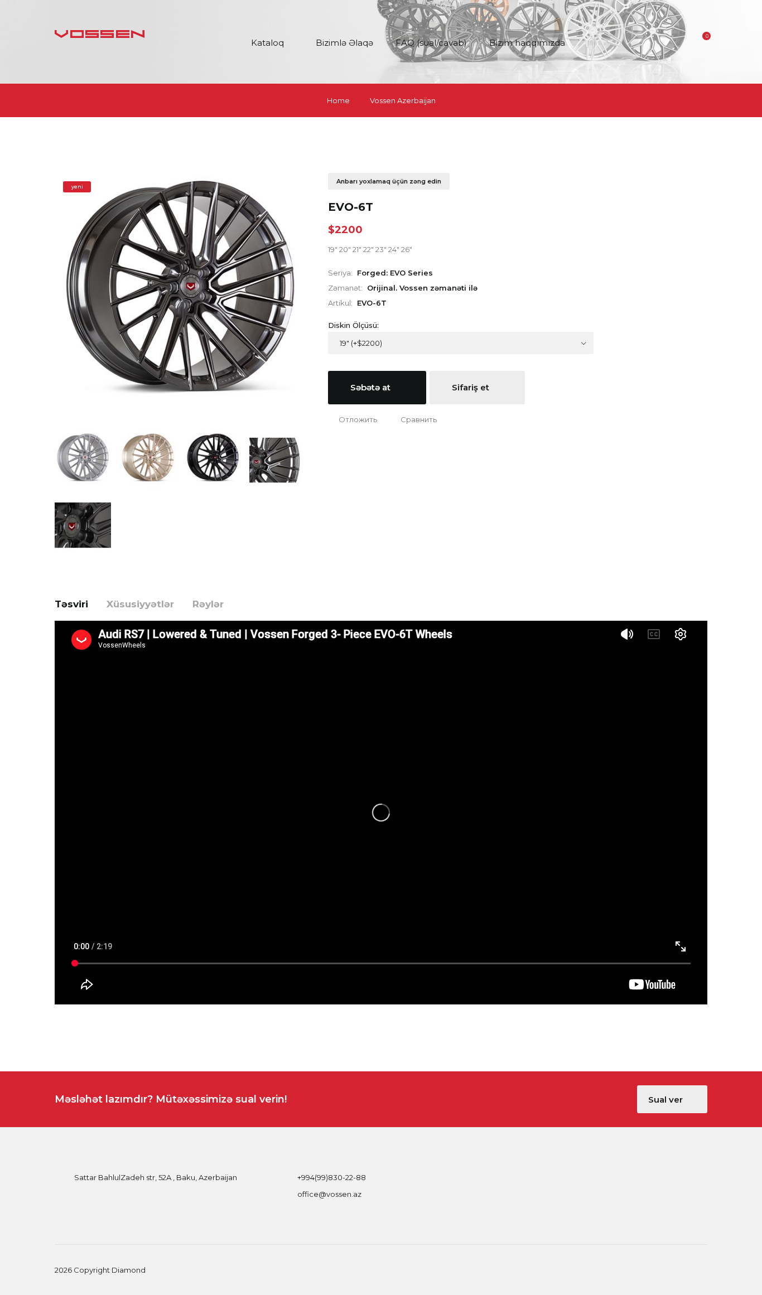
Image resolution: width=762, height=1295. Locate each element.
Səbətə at (371, 387)
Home (338, 100)
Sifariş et (471, 387)
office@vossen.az (329, 1194)
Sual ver (666, 1099)
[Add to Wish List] (352, 419)
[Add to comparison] (413, 419)
